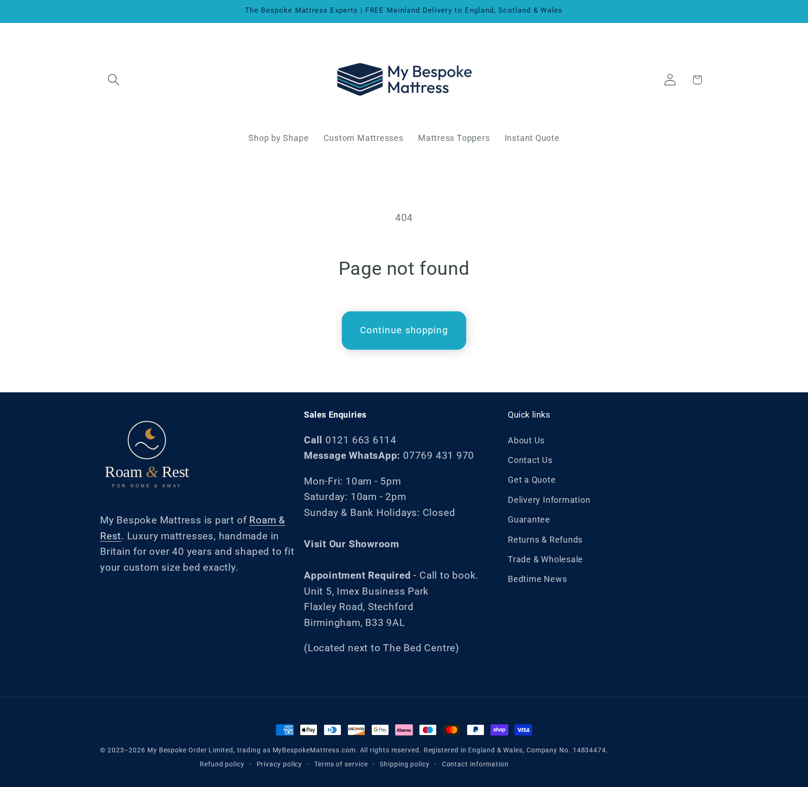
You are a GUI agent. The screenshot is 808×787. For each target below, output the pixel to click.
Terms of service (341, 764)
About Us (526, 440)
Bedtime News (537, 579)
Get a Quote (532, 480)
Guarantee (529, 519)
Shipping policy (405, 764)
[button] (113, 79)
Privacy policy (280, 764)
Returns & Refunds (545, 539)
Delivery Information (549, 500)
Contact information (475, 764)
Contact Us (530, 460)
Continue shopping (404, 330)
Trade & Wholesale (545, 559)
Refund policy (222, 764)
